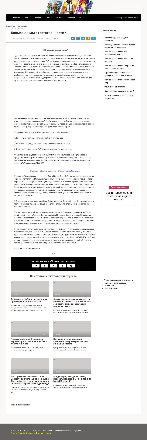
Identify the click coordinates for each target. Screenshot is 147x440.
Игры (27, 18)
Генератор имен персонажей (126, 18)
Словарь (37, 18)
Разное (82, 18)
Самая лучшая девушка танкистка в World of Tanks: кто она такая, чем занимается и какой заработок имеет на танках (72, 303)
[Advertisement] (55, 101)
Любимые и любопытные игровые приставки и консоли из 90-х (29, 300)
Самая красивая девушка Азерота (118, 280)
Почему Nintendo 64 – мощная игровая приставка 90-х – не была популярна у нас (29, 341)
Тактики (59, 18)
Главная (16, 18)
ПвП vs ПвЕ (109, 286)
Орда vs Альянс (110, 288)
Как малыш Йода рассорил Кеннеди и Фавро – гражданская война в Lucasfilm (70, 341)
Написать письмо (44, 433)
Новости (71, 18)
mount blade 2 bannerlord (115, 87)
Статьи (49, 18)
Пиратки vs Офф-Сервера (115, 283)
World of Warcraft (18, 433)
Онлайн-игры (31, 433)
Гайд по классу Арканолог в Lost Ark (120, 91)
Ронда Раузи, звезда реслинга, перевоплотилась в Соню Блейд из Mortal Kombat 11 (72, 379)
